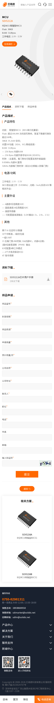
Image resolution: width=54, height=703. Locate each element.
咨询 (5, 699)
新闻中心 (7, 649)
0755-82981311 (13, 599)
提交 (27, 474)
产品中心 (7, 625)
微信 (25, 699)
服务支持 (7, 643)
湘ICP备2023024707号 (15, 684)
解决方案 (7, 631)
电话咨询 (46, 699)
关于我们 (7, 637)
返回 (26, 488)
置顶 (15, 699)
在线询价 (8, 43)
